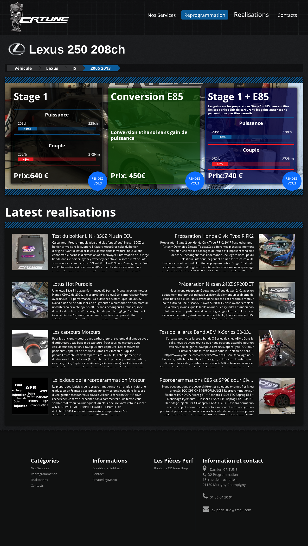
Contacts (287, 15)
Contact (98, 474)
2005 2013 (100, 68)
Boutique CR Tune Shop (171, 468)
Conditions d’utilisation (108, 468)
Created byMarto (104, 480)
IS (74, 68)
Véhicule (23, 68)
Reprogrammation (204, 15)
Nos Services (162, 15)
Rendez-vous (97, 180)
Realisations (251, 14)
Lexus (52, 68)
